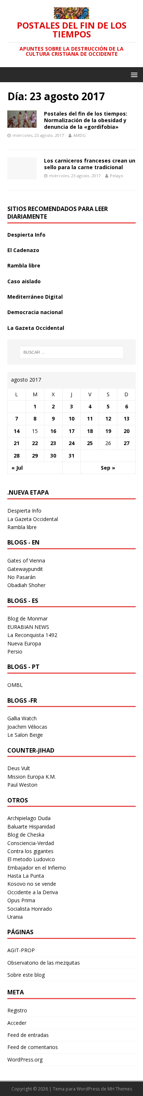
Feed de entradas (28, 1034)
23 (53, 443)
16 (53, 430)
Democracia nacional (35, 312)
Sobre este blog (26, 974)
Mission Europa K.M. (31, 776)
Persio (14, 651)
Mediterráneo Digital (35, 296)
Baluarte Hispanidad (31, 826)
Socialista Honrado (29, 908)
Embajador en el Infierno (36, 867)
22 (35, 443)
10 (71, 418)
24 (71, 443)
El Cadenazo (23, 250)
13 (126, 418)
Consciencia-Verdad (30, 843)
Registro (17, 1010)
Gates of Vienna (26, 560)
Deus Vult (18, 768)
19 (108, 430)
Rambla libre (23, 265)
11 (90, 418)
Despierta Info (26, 234)
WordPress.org (25, 1059)
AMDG (79, 135)
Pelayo (116, 175)
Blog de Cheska (25, 834)
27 (126, 443)
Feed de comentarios (32, 1047)
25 (90, 443)
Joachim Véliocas (27, 726)
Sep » (108, 467)
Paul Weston (22, 784)
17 (71, 430)
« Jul (17, 467)
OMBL (15, 684)
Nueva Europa (24, 643)
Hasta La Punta (25, 875)
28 (16, 455)
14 (16, 430)
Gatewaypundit (25, 568)
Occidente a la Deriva (32, 892)
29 (35, 455)
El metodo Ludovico (31, 859)
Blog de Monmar (27, 618)
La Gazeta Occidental (35, 327)
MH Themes (119, 1089)
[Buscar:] (71, 352)
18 (90, 430)
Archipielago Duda (29, 818)
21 (16, 443)
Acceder (16, 1022)
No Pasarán (21, 577)
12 (108, 418)
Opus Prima (21, 900)
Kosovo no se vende (31, 883)
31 (71, 455)
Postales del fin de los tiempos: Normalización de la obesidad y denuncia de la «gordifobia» (85, 120)
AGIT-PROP (21, 950)
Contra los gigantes (30, 851)
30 (53, 455)
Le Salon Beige (25, 734)
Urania (15, 916)
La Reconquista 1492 (32, 634)
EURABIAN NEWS (28, 626)
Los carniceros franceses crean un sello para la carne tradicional (89, 164)
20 (126, 430)
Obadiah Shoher (26, 585)
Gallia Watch (22, 718)
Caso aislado (24, 281)
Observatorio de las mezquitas (43, 962)
